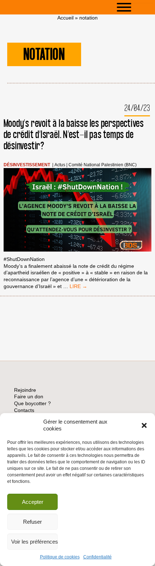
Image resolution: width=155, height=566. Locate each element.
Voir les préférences (34, 542)
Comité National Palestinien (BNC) (102, 165)
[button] (144, 425)
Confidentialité (97, 556)
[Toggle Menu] (135, 7)
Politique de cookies (60, 556)
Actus (59, 165)
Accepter (32, 502)
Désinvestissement (27, 165)
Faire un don (28, 396)
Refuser (32, 522)
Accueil (65, 18)
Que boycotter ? (32, 403)
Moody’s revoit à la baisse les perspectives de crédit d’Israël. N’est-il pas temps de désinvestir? (74, 135)
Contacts (24, 410)
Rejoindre (25, 390)
